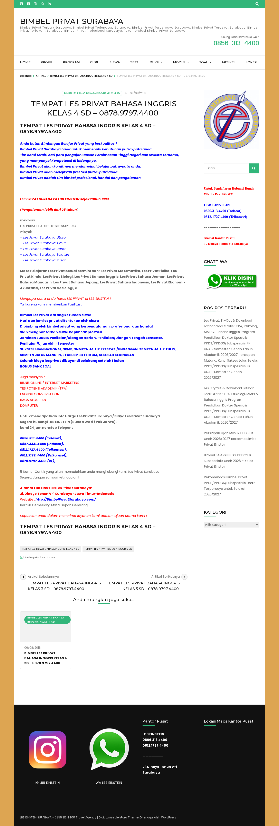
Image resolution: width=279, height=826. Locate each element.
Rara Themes (130, 817)
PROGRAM (71, 62)
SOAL (203, 62)
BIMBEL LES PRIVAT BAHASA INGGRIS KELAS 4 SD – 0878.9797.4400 (45, 658)
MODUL (179, 62)
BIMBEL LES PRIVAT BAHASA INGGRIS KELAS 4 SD (92, 93)
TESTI (135, 62)
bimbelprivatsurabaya (39, 557)
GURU (94, 62)
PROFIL (47, 62)
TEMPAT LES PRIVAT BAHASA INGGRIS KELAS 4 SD (50, 549)
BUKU (154, 62)
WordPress (168, 817)
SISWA (115, 62)
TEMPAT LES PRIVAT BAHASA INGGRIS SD (108, 549)
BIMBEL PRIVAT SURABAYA (71, 21)
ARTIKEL (228, 62)
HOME (25, 62)
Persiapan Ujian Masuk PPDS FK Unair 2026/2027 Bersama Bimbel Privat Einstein (230, 439)
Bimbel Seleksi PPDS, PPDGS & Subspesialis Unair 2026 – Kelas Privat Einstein (228, 461)
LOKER (251, 62)
